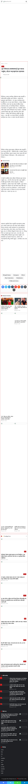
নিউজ (2, 752)
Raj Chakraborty (9, 278)
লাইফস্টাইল (3, 769)
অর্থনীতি (2, 764)
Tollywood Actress (14, 280)
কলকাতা (2, 749)
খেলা (1, 762)
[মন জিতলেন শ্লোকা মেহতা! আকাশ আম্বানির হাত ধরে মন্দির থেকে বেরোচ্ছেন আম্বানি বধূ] (7, 301)
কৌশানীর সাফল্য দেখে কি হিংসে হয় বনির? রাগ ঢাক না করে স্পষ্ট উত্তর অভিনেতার (20, 528)
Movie (23, 275)
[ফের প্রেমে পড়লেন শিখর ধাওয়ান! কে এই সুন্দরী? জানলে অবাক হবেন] (5, 171)
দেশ (1, 756)
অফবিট (2, 773)
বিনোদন (6, 63)
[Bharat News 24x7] (7, 1)
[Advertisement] (14, 18)
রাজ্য (2, 754)
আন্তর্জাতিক (3, 758)
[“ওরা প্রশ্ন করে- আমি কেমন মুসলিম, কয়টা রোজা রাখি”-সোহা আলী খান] (21, 316)
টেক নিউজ (2, 766)
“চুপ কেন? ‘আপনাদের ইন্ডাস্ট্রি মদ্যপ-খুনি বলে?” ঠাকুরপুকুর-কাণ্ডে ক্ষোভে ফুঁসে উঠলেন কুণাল (7, 528)
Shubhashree (20, 278)
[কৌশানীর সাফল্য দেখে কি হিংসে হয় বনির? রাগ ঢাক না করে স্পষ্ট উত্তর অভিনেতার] (21, 474)
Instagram (16, 275)
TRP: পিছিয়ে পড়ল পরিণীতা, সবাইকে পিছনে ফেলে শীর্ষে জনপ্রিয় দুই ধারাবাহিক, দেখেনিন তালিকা (7, 418)
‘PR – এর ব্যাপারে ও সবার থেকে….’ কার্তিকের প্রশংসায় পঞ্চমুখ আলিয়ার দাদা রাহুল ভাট (21, 307)
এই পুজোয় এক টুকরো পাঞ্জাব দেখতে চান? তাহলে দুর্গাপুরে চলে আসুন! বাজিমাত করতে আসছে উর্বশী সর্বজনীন (17, 686)
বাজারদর (2, 760)
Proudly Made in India (22, 778)
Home (3, 63)
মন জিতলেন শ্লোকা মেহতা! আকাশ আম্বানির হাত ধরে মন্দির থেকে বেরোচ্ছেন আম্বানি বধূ (6, 307)
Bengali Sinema (7, 275)
